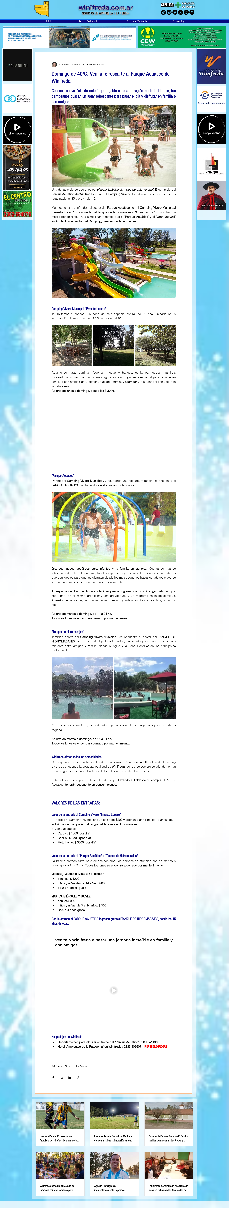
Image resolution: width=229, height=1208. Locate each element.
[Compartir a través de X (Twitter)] (61, 1077)
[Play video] (114, 527)
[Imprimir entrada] (86, 1077)
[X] (180, 12)
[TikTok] (163, 12)
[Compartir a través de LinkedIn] (69, 1077)
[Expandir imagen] (72, 345)
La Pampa (81, 1066)
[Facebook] (174, 12)
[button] (89, 21)
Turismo (69, 1066)
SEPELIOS (167, 5)
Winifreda (57, 1066)
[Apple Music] (191, 12)
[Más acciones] (174, 65)
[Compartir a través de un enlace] (77, 1077)
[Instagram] (169, 12)
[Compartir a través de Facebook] (53, 1077)
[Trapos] (186, 12)
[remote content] (113, 431)
